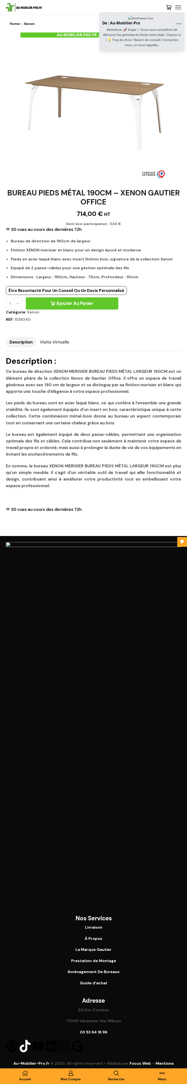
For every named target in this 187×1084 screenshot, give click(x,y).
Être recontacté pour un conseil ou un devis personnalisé (66, 290)
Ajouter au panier (74, 303)
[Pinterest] (12, 1046)
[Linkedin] (51, 1046)
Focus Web (140, 1063)
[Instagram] (64, 1046)
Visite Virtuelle (54, 342)
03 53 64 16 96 (93, 1032)
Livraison (93, 927)
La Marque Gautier (93, 949)
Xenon (29, 23)
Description (21, 342)
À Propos (93, 938)
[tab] (21, 342)
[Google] (78, 1046)
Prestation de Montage (93, 960)
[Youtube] (38, 1046)
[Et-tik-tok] (25, 1046)
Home (15, 23)
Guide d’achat (93, 983)
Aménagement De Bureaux (93, 971)
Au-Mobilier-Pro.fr (31, 1063)
